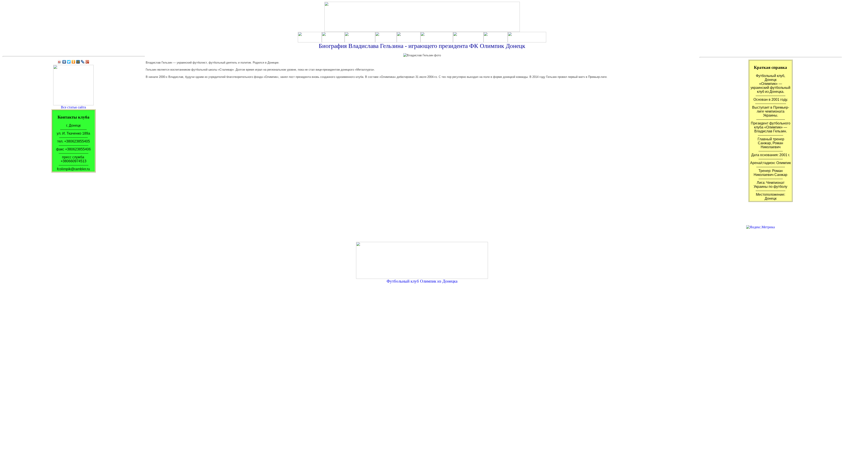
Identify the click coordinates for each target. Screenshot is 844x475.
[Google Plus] (87, 62)
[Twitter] (69, 62)
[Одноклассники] (73, 62)
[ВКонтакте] (64, 62)
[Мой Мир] (78, 62)
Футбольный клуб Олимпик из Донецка (422, 281)
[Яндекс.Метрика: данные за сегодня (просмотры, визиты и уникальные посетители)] (760, 227)
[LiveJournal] (82, 62)
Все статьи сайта (73, 107)
